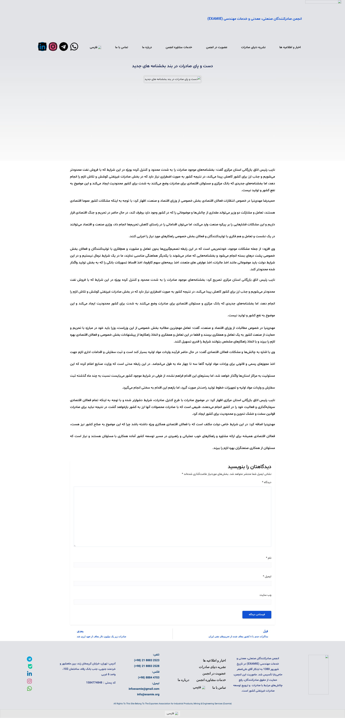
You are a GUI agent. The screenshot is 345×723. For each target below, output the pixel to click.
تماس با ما (121, 47)
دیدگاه (266, 482)
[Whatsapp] (74, 46)
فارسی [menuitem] (170, 713)
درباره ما (147, 47)
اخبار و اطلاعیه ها (290, 47)
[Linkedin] (42, 46)
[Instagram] (53, 46)
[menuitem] (95, 47)
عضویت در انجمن (216, 47)
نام (268, 558)
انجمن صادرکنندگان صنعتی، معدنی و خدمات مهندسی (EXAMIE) (254, 18)
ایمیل (267, 577)
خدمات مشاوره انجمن (179, 47)
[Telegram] (63, 46)
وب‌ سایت (265, 595)
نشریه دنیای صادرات (253, 47)
